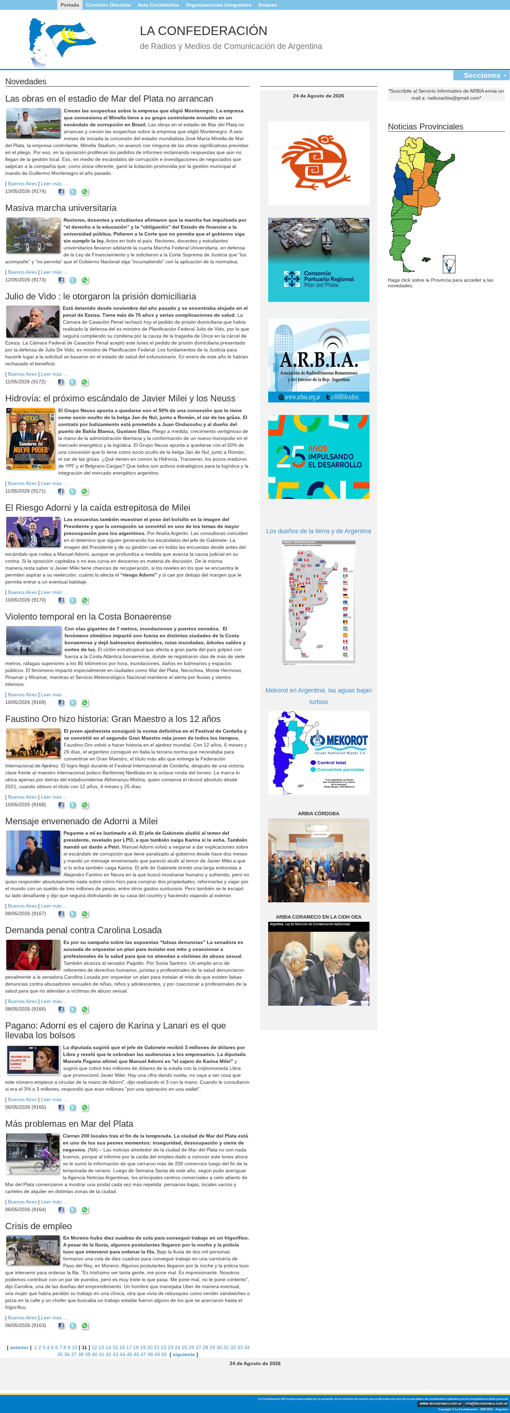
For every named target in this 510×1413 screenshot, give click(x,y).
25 (184, 1347)
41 (101, 1354)
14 (108, 1347)
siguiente (184, 1354)
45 (129, 1354)
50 (164, 1354)
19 (143, 1347)
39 (88, 1354)
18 (136, 1347)
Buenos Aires (22, 183)
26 (191, 1347)
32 (233, 1347)
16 (122, 1347)
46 (136, 1354)
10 (74, 1347)
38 (81, 1354)
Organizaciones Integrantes (219, 5)
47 (143, 1354)
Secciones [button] (483, 75)
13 (101, 1347)
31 (226, 1347)
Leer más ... (54, 183)
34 (247, 1347)
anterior (19, 1347)
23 (170, 1347)
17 (129, 1347)
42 (108, 1354)
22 (164, 1347)
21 (157, 1347)
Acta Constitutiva (158, 5)
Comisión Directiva (108, 5)
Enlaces (267, 5)
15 (115, 1347)
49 (157, 1354)
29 (212, 1347)
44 (122, 1354)
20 (150, 1347)
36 (67, 1354)
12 (94, 1347)
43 (115, 1354)
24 (177, 1347)
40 (94, 1354)
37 (74, 1354)
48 (150, 1354)
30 (219, 1347)
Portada (70, 5)
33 (240, 1347)
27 (198, 1347)
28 (205, 1347)
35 (60, 1354)
